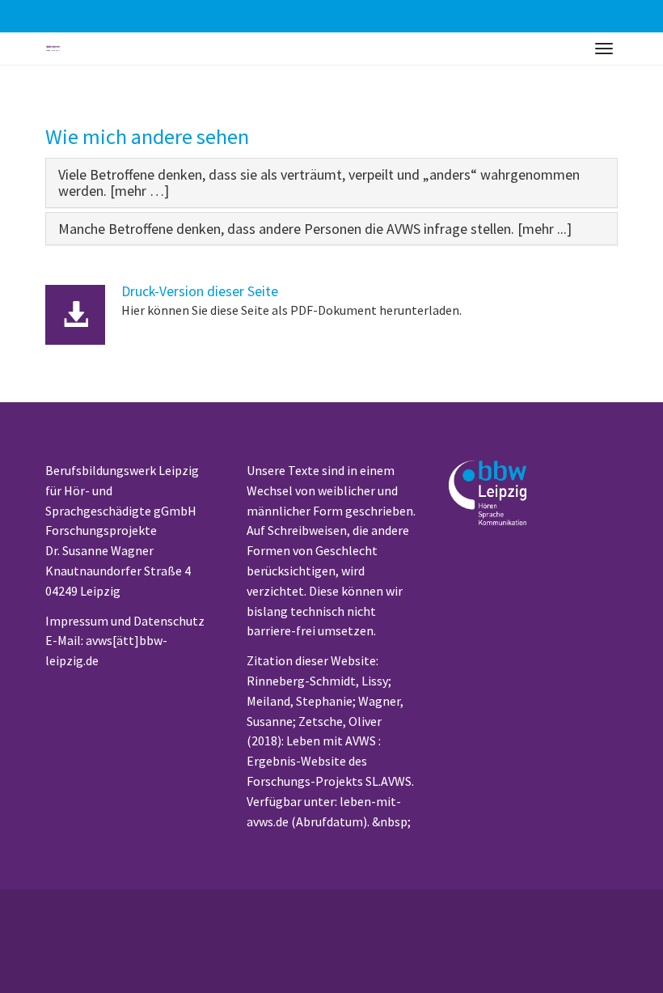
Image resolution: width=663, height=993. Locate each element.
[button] (319, 182)
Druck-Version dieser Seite (199, 291)
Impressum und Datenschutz (125, 621)
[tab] (331, 183)
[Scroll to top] (627, 957)
